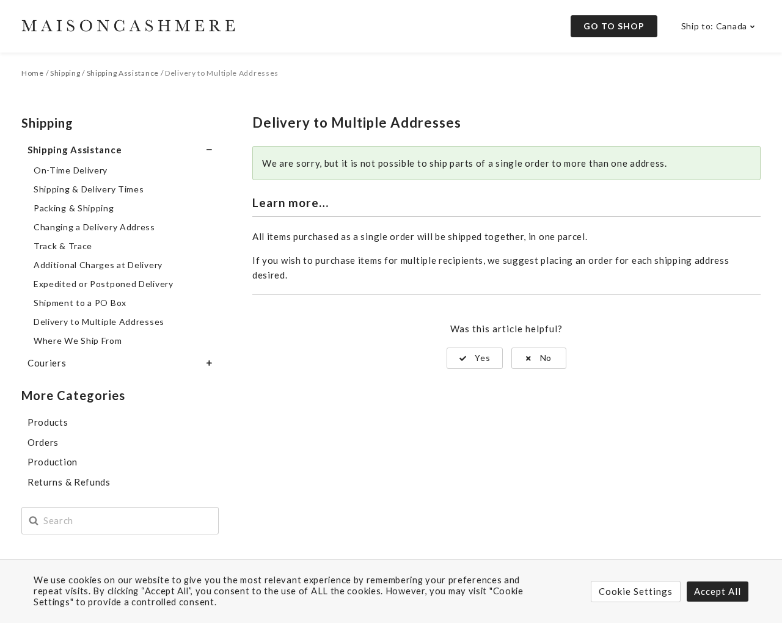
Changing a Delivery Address (94, 227)
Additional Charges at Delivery (98, 265)
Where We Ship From (78, 340)
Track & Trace (63, 246)
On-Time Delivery (71, 170)
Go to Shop (614, 26)
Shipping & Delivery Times (89, 189)
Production (52, 461)
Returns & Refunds (69, 481)
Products (47, 422)
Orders (43, 442)
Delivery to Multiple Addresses (99, 321)
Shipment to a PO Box (80, 302)
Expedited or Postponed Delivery (104, 284)
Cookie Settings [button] (636, 591)
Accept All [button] (717, 591)
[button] (475, 358)
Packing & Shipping (74, 208)
